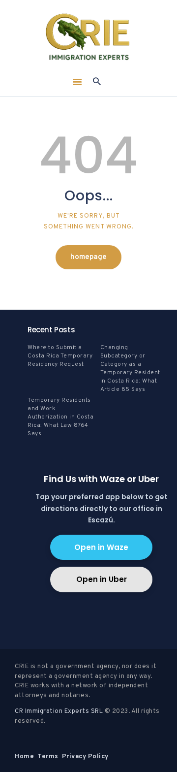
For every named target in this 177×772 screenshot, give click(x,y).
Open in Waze (101, 547)
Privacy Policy (85, 757)
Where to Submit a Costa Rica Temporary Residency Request (60, 356)
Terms (48, 757)
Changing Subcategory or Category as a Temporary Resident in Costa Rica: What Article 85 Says (130, 368)
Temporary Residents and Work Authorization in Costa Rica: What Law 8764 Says (60, 417)
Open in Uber (101, 579)
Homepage (88, 257)
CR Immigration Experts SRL (59, 711)
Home (24, 757)
